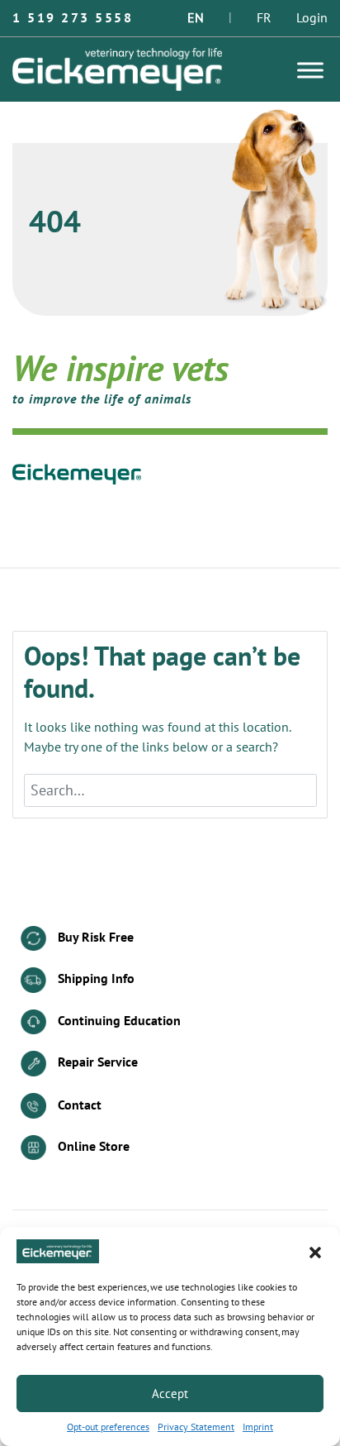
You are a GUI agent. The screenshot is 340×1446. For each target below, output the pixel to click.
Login (312, 18)
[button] (315, 1251)
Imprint (258, 1427)
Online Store (92, 1146)
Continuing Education (117, 1021)
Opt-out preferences (108, 1427)
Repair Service (96, 1062)
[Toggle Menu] (310, 70)
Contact (78, 1104)
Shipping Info (94, 978)
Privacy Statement (196, 1427)
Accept (170, 1393)
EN (195, 18)
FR (264, 18)
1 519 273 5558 (72, 18)
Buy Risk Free (94, 937)
